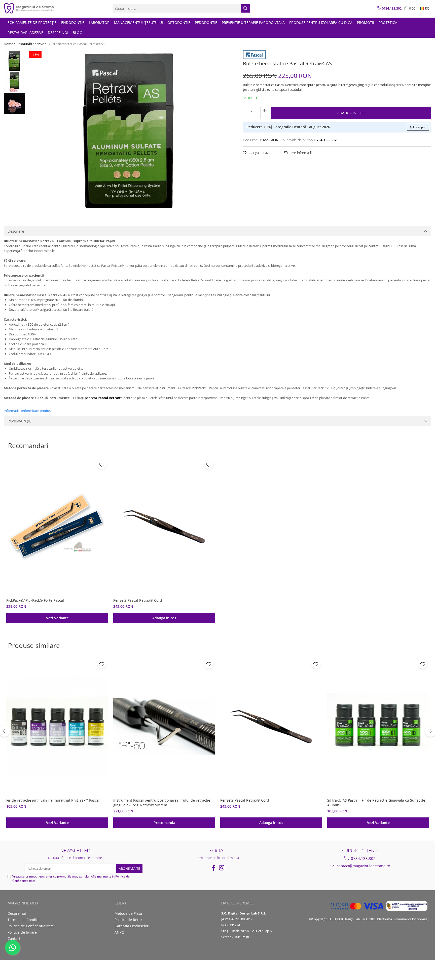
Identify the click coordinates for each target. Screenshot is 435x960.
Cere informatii (299, 152)
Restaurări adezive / (32, 43)
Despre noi (58, 32)
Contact (14, 938)
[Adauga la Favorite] (101, 464)
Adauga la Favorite (261, 152)
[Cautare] (245, 8)
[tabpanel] (129, 130)
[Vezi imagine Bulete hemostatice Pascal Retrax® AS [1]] (14, 82)
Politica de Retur (128, 919)
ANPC (119, 932)
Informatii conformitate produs (27, 410)
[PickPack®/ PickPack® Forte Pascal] (57, 527)
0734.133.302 (363, 858)
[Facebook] (213, 867)
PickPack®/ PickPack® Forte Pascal (35, 600)
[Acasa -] (29, 8)
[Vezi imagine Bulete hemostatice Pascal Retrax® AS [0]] (14, 60)
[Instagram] (222, 867)
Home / (10, 43)
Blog (77, 32)
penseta (104, 398)
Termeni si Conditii (24, 919)
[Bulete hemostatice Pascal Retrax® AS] (129, 130)
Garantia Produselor (132, 926)
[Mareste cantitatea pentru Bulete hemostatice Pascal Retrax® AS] (264, 110)
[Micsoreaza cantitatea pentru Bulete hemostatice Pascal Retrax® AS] (264, 116)
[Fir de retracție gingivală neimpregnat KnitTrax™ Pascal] (57, 726)
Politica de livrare (22, 932)
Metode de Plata (128, 913)
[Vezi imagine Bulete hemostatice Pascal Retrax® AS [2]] (14, 103)
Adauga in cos (351, 112)
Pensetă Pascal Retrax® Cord (137, 600)
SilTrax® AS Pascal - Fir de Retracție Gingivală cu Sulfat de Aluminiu (376, 802)
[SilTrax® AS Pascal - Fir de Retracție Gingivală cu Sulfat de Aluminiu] (378, 726)
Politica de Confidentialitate (31, 926)
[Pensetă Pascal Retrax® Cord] (164, 527)
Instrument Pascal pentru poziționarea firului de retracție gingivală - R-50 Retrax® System (161, 802)
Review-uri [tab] (19, 420)
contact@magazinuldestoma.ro (363, 865)
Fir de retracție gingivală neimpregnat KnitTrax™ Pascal (53, 800)
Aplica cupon (418, 127)
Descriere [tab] (16, 231)
